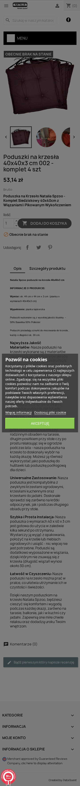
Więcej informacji (18, 412)
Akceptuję (40, 423)
